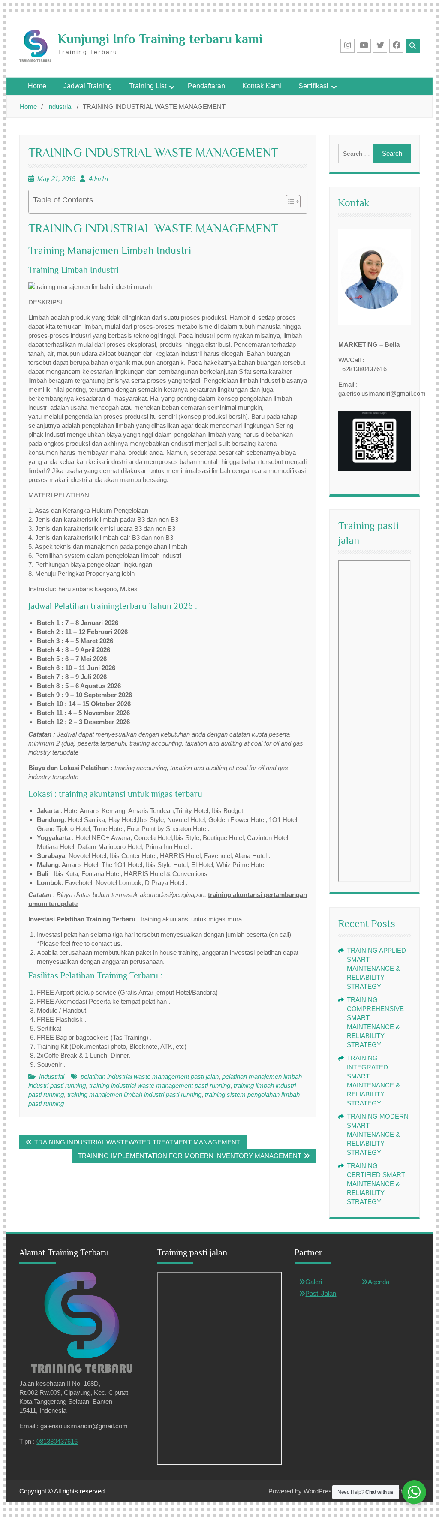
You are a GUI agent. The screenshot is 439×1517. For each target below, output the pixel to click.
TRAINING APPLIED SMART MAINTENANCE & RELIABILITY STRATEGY (376, 968)
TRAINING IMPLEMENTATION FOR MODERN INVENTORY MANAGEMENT (189, 1155)
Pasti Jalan (320, 1293)
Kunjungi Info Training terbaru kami (160, 39)
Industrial (51, 1076)
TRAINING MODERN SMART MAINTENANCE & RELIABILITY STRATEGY (378, 1134)
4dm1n (98, 178)
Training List (147, 86)
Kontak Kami (261, 86)
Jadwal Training (87, 86)
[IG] (347, 46)
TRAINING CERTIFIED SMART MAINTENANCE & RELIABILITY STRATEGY (376, 1183)
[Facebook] (396, 46)
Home (37, 86)
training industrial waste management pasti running (159, 1085)
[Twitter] (380, 46)
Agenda (378, 1281)
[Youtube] (364, 46)
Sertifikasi (313, 86)
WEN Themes (400, 1491)
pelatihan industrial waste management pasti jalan (150, 1076)
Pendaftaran (206, 86)
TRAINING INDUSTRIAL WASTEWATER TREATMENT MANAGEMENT (137, 1142)
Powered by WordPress (301, 1491)
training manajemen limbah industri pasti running (134, 1094)
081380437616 (57, 1441)
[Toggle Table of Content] (288, 201)
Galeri (313, 1281)
